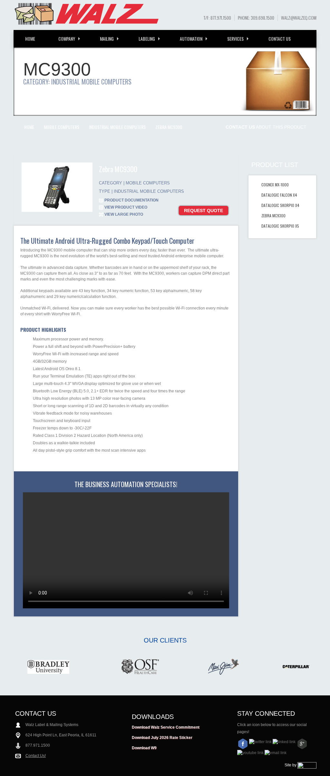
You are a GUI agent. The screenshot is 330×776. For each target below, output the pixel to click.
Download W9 (144, 748)
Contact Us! (35, 755)
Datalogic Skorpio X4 (280, 205)
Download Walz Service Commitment (165, 727)
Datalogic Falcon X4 (279, 195)
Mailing (107, 38)
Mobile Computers (61, 126)
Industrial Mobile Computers (117, 126)
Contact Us (279, 38)
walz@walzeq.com (298, 18)
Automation (191, 38)
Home (30, 38)
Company (66, 38)
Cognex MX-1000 (275, 184)
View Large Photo (123, 214)
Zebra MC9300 (168, 126)
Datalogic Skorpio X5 (280, 226)
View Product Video (125, 207)
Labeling (147, 38)
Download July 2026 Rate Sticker (162, 737)
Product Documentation (131, 200)
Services (235, 38)
